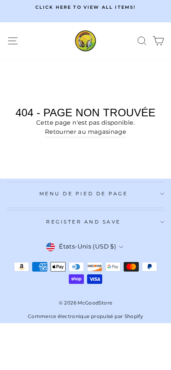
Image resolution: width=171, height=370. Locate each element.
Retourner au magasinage (85, 131)
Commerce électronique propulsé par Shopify (85, 316)
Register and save (83, 222)
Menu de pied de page (83, 194)
